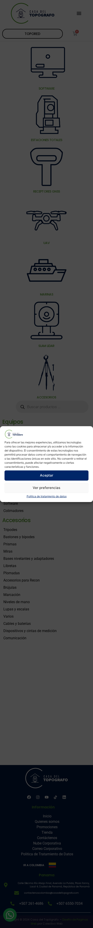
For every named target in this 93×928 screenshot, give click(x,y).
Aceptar (46, 475)
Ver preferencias (46, 488)
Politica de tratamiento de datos (47, 496)
